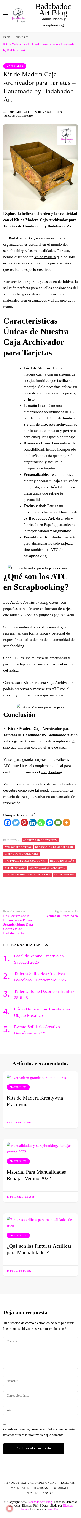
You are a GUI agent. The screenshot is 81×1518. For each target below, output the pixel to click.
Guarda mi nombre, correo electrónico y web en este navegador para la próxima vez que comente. (39, 1432)
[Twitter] (16, 822)
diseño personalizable (22, 854)
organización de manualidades (27, 875)
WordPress (54, 1509)
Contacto (30, 1493)
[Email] (58, 822)
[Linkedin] (33, 822)
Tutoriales (61, 1487)
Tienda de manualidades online (30, 1482)
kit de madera (45, 257)
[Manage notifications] (9, 1508)
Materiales (14, 66)
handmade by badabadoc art (25, 861)
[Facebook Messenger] (49, 822)
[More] (66, 822)
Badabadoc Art (18, 112)
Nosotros (51, 1493)
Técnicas (40, 1487)
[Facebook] (7, 822)
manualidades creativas (47, 868)
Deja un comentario (18, 116)
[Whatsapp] (41, 822)
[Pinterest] (24, 822)
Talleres (68, 1482)
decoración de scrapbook (54, 847)
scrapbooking (51, 772)
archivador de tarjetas (40, 840)
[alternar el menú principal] (5, 15)
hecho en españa (62, 861)
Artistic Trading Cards (41, 602)
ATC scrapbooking (18, 847)
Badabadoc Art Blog (53, 9)
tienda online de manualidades (49, 784)
